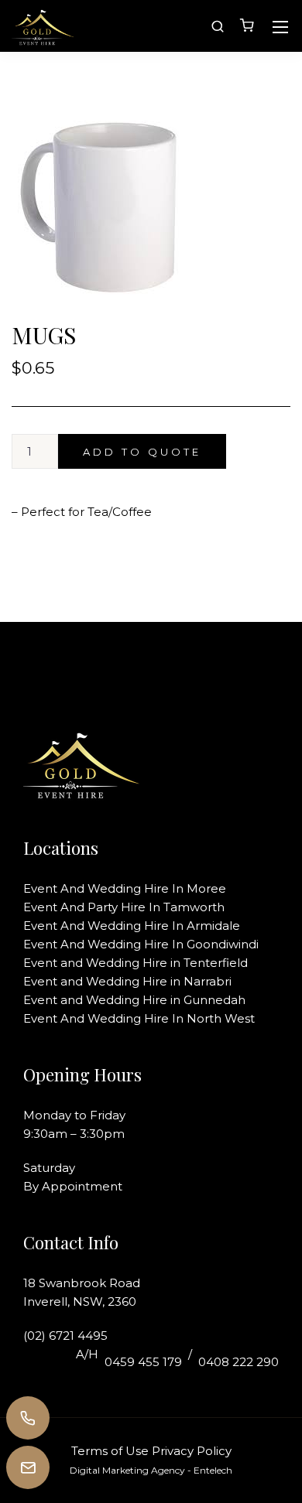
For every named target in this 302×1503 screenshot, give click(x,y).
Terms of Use (110, 1450)
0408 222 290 (238, 1361)
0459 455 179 (143, 1361)
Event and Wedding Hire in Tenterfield (135, 962)
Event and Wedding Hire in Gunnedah (134, 999)
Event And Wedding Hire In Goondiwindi (141, 944)
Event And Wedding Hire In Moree (124, 888)
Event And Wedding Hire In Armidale (131, 925)
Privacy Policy (192, 1450)
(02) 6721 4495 (65, 1335)
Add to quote (142, 452)
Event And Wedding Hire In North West (139, 1018)
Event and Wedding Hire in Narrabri (127, 981)
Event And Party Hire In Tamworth (124, 907)
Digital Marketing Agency (127, 1470)
